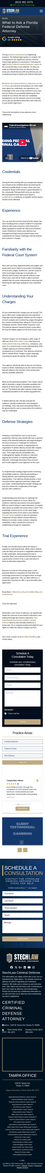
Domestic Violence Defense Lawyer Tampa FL (22, 1102)
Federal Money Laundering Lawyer (22, 1149)
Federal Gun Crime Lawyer (23, 1137)
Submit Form (22, 939)
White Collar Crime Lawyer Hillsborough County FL (22, 1127)
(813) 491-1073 (24, 2)
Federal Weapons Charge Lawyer (22, 1142)
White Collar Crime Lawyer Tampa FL (22, 1114)
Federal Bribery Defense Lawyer (22, 1154)
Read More (22, 809)
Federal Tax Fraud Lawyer (22, 1152)
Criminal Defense (11, 742)
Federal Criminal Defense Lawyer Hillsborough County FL (22, 1129)
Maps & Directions (13, 1090)
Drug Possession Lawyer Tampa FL (22, 1104)
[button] (12, 39)
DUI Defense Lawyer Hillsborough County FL (22, 1132)
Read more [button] (11, 797)
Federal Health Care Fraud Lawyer (22, 1147)
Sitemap (24, 1165)
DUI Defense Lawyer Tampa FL (22, 1107)
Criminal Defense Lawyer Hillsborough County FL (22, 1134)
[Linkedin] (24, 967)
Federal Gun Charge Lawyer (22, 1139)
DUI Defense (9, 756)
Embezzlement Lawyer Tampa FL (22, 1112)
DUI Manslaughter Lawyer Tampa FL (22, 1109)
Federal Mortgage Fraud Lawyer (22, 1144)
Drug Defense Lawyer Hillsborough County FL (22, 1124)
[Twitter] (16, 967)
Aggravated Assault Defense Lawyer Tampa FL (22, 1097)
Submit (22, 722)
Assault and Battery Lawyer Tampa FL (22, 1099)
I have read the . (22, 715)
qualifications (7, 197)
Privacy (30, 1165)
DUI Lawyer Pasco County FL (22, 1122)
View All (22, 762)
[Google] (20, 967)
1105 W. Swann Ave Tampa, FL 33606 (25, 1025)
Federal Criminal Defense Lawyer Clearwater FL (22, 1117)
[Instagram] (33, 967)
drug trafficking (22, 344)
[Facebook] (11, 967)
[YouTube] (29, 967)
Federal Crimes (10, 749)
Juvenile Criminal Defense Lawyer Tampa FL (22, 1119)
